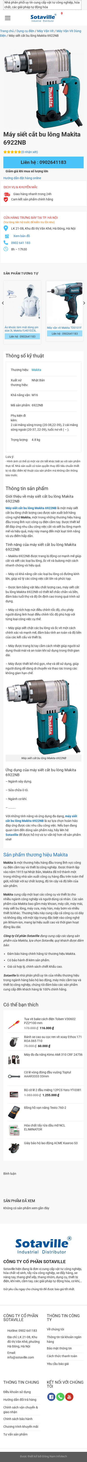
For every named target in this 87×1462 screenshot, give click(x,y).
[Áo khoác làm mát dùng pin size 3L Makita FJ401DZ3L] (22, 302)
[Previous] (3, 312)
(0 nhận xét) (29, 152)
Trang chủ (7, 31)
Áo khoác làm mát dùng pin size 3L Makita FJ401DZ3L (21, 329)
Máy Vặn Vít (45, 31)
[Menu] (7, 17)
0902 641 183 (20, 243)
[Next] (84, 312)
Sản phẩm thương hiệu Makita (35, 855)
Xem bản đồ (21, 236)
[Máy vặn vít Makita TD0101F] (64, 302)
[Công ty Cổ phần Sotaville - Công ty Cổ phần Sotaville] (43, 17)
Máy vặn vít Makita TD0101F (64, 327)
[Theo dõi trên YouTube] (69, 1397)
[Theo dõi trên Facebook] (51, 1397)
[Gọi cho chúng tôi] (60, 1397)
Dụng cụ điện (25, 31)
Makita (36, 370)
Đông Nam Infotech (54, 1456)
